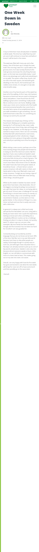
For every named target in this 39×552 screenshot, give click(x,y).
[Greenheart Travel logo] (10, 6)
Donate (35, 1)
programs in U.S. (14, 1)
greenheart (5, 1)
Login (31, 1)
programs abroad (23, 1)
